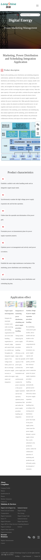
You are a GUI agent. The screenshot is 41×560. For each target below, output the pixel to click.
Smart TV (3, 518)
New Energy (21, 513)
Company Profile (5, 488)
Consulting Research (23, 524)
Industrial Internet (22, 518)
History (3, 491)
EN (18, 15)
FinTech (20, 527)
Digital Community (6, 516)
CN (15, 15)
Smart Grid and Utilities (7, 510)
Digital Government (6, 532)
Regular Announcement (7, 540)
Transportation (5, 513)
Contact (3, 543)
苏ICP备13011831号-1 (7, 554)
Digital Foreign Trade (23, 516)
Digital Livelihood (6, 527)
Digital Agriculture (23, 521)
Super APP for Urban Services (9, 524)
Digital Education (5, 521)
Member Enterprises (6, 499)
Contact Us (4, 501)
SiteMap (17, 556)
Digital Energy (22, 510)
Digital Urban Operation (7, 529)
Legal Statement (27, 556)
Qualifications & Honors (5, 495)
